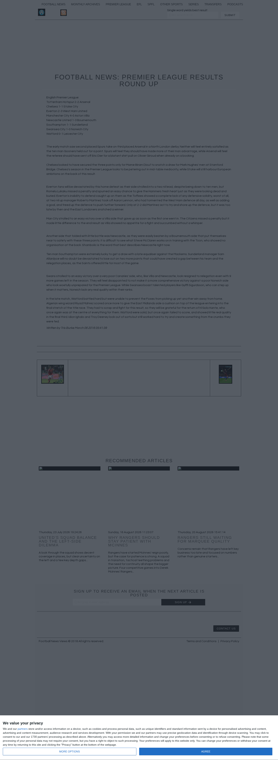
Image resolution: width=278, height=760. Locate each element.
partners (23, 728)
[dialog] (139, 738)
